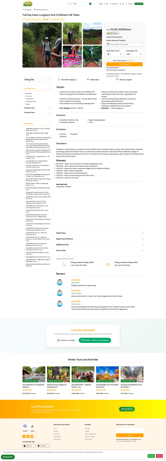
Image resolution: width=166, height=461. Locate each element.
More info (130, 61)
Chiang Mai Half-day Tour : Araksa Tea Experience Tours (36, 233)
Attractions (28, 123)
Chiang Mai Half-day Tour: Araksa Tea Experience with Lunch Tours (36, 244)
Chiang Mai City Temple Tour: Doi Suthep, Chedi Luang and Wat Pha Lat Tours (37, 229)
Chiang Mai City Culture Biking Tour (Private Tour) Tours (38, 224)
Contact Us (56, 434)
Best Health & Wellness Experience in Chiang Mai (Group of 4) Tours (38, 180)
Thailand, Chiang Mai (32, 19)
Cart (123, 3)
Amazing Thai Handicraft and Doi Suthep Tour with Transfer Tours (37, 166)
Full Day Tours (29, 108)
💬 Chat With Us (126, 409)
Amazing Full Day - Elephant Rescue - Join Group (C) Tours (38, 157)
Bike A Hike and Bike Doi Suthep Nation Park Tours (38, 188)
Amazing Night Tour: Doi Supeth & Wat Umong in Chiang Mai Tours (36, 162)
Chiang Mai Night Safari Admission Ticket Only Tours (37, 253)
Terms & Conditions (121, 441)
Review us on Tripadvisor (100, 340)
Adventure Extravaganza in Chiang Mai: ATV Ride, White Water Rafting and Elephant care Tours (38, 152)
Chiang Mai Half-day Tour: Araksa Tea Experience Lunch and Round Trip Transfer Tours (37, 239)
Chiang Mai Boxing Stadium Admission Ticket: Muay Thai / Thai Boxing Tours (36, 215)
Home (55, 428)
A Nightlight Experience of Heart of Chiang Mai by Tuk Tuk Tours (38, 129)
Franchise (87, 428)
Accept (151, 456)
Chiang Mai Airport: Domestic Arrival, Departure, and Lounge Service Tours (36, 202)
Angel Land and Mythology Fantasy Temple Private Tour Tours (38, 171)
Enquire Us (139, 3)
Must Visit (29, 93)
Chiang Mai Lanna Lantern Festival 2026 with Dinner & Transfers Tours (37, 249)
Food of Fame (88, 439)
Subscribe (130, 435)
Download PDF (57, 19)
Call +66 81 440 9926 (78, 265)
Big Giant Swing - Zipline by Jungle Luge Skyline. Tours (37, 184)
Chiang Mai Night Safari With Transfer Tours (38, 257)
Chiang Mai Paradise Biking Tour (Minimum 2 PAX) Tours (38, 265)
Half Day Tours (29, 88)
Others (28, 104)
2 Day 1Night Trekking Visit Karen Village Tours (37, 134)
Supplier (87, 431)
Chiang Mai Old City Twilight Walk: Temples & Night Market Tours (38, 260)
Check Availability (124, 64)
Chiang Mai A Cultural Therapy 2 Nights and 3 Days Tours (38, 197)
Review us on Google (68, 340)
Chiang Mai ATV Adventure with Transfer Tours (37, 211)
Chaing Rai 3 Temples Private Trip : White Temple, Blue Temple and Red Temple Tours (38, 193)
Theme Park (29, 99)
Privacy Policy (57, 436)
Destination (115, 3)
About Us (56, 431)
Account (130, 3)
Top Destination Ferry (42, 9)
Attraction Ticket (31, 101)
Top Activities (28, 9)
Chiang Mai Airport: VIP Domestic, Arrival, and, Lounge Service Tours (37, 206)
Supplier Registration (90, 434)
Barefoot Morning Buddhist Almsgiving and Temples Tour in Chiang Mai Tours (38, 175)
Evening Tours (29, 112)
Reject (159, 456)
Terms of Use (57, 439)
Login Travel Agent (90, 436)
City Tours (29, 96)
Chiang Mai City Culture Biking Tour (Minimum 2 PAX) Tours (38, 220)
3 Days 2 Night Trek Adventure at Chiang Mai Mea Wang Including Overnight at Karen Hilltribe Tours (38, 139)
